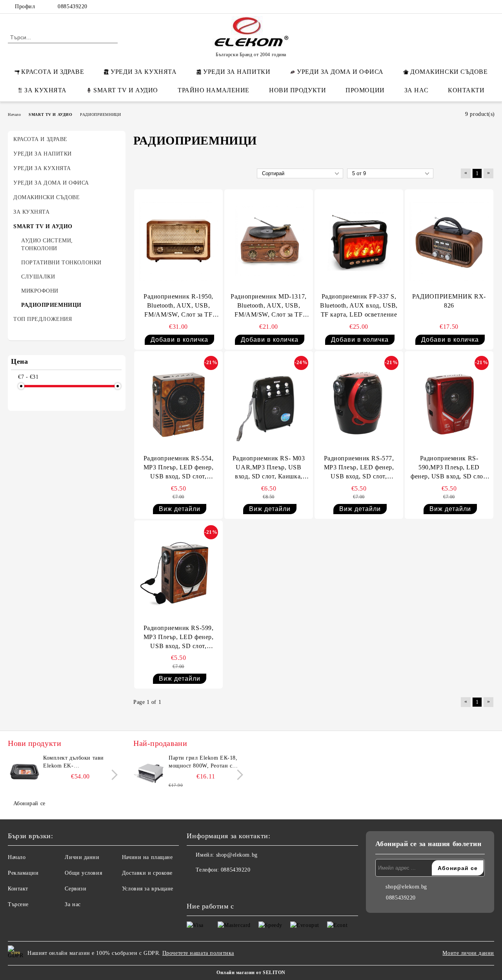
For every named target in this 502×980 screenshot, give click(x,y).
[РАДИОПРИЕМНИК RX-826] (449, 241)
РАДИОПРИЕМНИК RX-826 (449, 301)
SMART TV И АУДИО (125, 90)
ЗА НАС (416, 90)
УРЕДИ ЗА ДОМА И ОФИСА (340, 71)
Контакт (18, 889)
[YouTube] (490, 6)
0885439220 (72, 6)
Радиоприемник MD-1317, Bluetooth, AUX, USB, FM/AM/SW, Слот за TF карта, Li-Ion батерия (268, 306)
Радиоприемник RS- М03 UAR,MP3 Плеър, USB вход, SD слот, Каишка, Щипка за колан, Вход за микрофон (269, 468)
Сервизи (75, 889)
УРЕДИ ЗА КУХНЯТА (143, 71)
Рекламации (23, 873)
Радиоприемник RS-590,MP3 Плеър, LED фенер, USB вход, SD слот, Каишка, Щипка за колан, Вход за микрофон (449, 468)
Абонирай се (29, 803)
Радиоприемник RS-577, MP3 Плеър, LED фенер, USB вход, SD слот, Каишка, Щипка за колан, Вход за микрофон (359, 468)
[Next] (112, 774)
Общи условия (83, 873)
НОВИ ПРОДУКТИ (297, 90)
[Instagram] (478, 6)
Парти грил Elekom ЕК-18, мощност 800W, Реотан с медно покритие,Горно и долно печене (203, 762)
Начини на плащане (147, 857)
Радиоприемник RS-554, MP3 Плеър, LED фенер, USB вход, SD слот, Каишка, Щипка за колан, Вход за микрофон (178, 468)
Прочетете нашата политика (198, 953)
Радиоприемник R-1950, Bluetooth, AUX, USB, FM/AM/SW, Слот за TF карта (178, 306)
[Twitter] (466, 6)
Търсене (18, 904)
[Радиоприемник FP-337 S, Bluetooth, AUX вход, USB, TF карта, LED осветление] (358, 241)
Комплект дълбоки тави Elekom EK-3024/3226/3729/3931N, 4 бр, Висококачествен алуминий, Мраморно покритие (79, 762)
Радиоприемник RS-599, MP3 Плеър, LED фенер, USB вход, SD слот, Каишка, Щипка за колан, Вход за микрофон (178, 638)
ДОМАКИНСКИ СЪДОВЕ (449, 71)
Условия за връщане (147, 889)
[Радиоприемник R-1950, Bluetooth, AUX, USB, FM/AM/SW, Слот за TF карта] (178, 241)
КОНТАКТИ (466, 90)
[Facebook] (442, 6)
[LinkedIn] (454, 6)
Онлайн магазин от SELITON (251, 972)
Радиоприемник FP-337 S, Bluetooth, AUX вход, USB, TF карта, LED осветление (359, 305)
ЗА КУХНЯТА (45, 90)
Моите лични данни (468, 953)
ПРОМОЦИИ (365, 90)
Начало (16, 857)
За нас (72, 904)
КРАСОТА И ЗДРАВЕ (52, 71)
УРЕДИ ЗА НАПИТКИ (236, 71)
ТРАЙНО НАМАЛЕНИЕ (213, 90)
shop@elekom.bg (237, 855)
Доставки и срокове (147, 873)
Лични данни (82, 857)
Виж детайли (179, 509)
